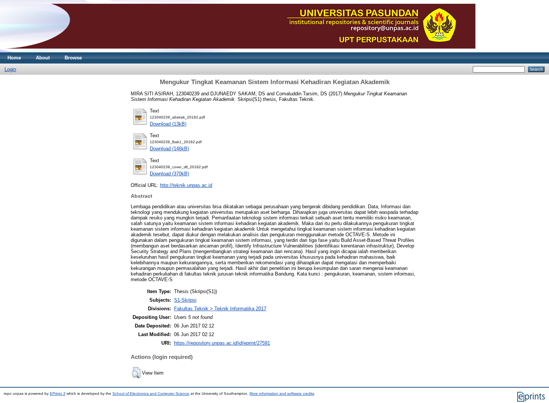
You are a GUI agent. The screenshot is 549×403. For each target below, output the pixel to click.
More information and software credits (281, 393)
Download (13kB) (168, 124)
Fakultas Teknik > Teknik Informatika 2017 (220, 308)
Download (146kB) (169, 148)
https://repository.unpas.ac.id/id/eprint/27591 (222, 343)
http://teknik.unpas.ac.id (186, 185)
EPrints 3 (57, 393)
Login (10, 69)
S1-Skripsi (185, 300)
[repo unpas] (239, 50)
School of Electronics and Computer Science (150, 393)
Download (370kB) (169, 173)
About (43, 58)
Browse (73, 58)
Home (14, 58)
